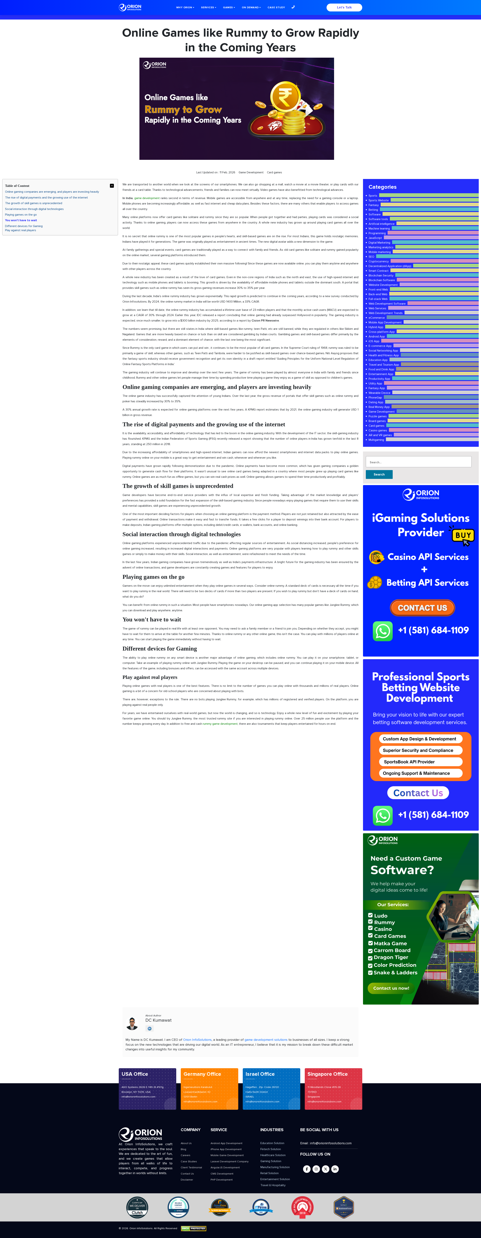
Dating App (376, 402)
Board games (377, 421)
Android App (377, 336)
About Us (186, 1143)
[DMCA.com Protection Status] (193, 1228)
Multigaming (376, 440)
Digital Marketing (379, 243)
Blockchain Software (382, 280)
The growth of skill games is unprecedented (33, 203)
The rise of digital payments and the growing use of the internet (46, 197)
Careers (185, 1155)
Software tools (378, 219)
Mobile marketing (380, 252)
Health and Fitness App (384, 355)
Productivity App (379, 379)
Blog (183, 1149)
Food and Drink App (381, 369)
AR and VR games (380, 435)
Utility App (375, 383)
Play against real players (20, 230)
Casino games (378, 430)
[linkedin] (335, 1169)
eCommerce (377, 318)
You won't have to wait (21, 220)
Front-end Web (378, 289)
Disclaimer (187, 1179)
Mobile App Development (385, 322)
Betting (373, 210)
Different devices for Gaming (24, 226)
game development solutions (266, 1040)
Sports (373, 196)
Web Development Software (387, 304)
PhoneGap (375, 397)
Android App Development (226, 1143)
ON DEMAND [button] (250, 7)
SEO (371, 257)
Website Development (383, 285)
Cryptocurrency (379, 261)
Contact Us (187, 1173)
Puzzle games (378, 416)
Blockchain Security (381, 275)
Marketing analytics (381, 247)
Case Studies (189, 1161)
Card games (376, 426)
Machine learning (379, 228)
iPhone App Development (226, 1149)
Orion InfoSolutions (197, 1040)
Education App (378, 360)
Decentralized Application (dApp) (390, 266)
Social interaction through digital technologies (34, 209)
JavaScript (375, 238)
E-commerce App (380, 346)
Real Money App (379, 407)
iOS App (374, 341)
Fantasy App (377, 388)
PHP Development (222, 1179)
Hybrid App (376, 327)
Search (379, 474)
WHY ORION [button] (184, 7)
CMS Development (222, 1173)
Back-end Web (378, 294)
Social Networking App (383, 351)
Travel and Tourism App (384, 365)
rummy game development (220, 724)
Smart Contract (379, 271)
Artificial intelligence (382, 224)
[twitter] (325, 1169)
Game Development (382, 412)
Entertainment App (381, 374)
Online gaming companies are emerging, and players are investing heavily (52, 192)
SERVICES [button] (207, 7)
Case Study (276, 7)
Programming (377, 233)
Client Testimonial (191, 1167)
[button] (293, 7)
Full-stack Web (378, 299)
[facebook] (307, 1169)
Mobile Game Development (227, 1155)
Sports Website (379, 200)
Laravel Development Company (230, 1161)
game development (147, 198)
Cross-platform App (382, 332)
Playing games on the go (21, 215)
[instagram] (316, 1169)
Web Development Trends (386, 313)
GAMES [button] (228, 7)
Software (375, 214)
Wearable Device (379, 393)
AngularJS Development (225, 1167)
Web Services (377, 308)
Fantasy (374, 205)
